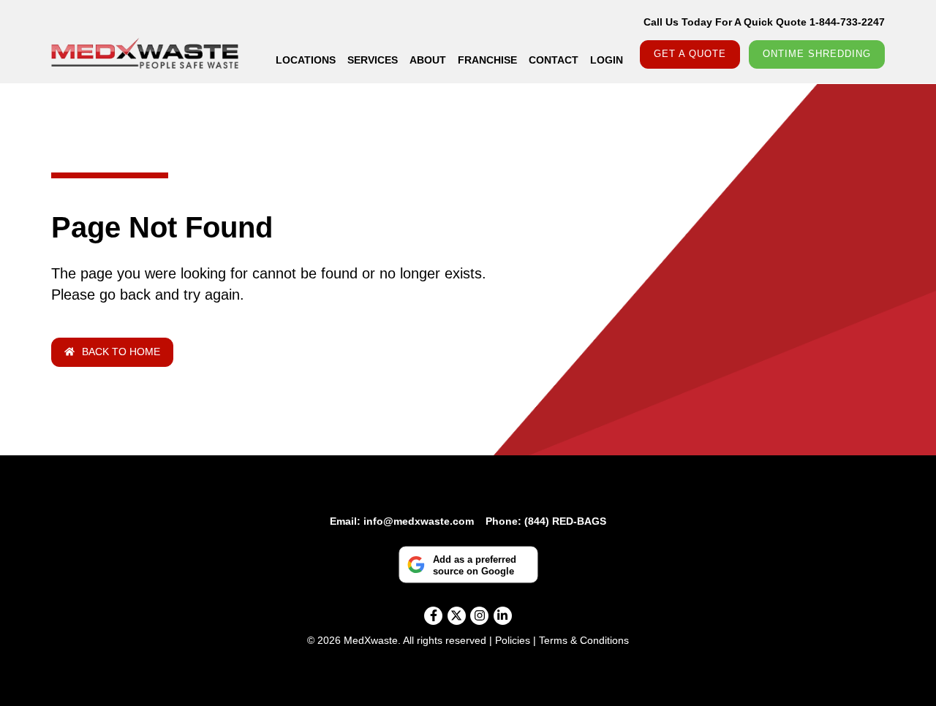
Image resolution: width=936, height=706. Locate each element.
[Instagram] (479, 616)
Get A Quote (690, 53)
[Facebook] (433, 616)
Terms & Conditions (584, 640)
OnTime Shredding (817, 53)
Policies (512, 640)
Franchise (487, 60)
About (428, 60)
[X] (457, 616)
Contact (553, 60)
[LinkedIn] (503, 616)
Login (606, 60)
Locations (306, 60)
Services (372, 60)
